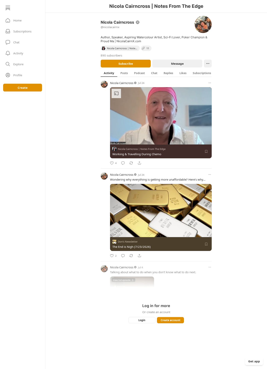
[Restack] (131, 163)
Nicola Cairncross (121, 83)
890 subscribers (111, 55)
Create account (170, 320)
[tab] (109, 73)
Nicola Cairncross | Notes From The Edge (142, 149)
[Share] (139, 163)
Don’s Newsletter (128, 241)
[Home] (8, 8)
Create (23, 88)
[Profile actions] (208, 63)
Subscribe (125, 63)
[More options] (210, 83)
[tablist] (160, 73)
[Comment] (123, 163)
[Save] (206, 151)
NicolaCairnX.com (128, 41)
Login (141, 320)
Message (177, 63)
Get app (254, 361)
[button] (22, 20)
